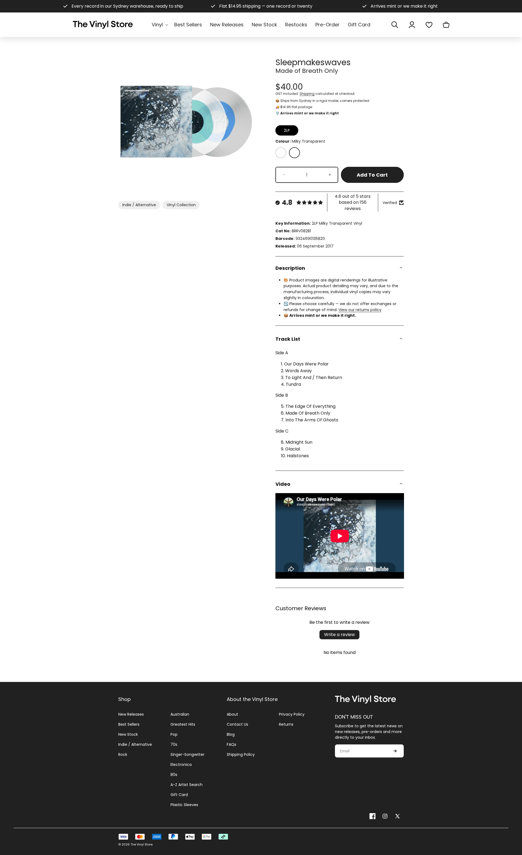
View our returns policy (359, 309)
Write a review (339, 634)
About (232, 714)
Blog (231, 734)
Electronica (181, 764)
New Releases (131, 714)
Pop (174, 734)
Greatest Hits (182, 724)
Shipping (307, 93)
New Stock (128, 734)
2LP (287, 130)
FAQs (231, 744)
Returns (286, 724)
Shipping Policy (241, 754)
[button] (159, 24)
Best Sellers (128, 724)
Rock (122, 754)
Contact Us (237, 724)
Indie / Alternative (139, 205)
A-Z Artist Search (186, 784)
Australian (179, 714)
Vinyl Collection (181, 205)
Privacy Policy (291, 714)
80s (173, 774)
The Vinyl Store (141, 844)
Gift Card (179, 794)
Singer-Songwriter (187, 754)
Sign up (395, 750)
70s (173, 744)
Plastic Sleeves (184, 804)
